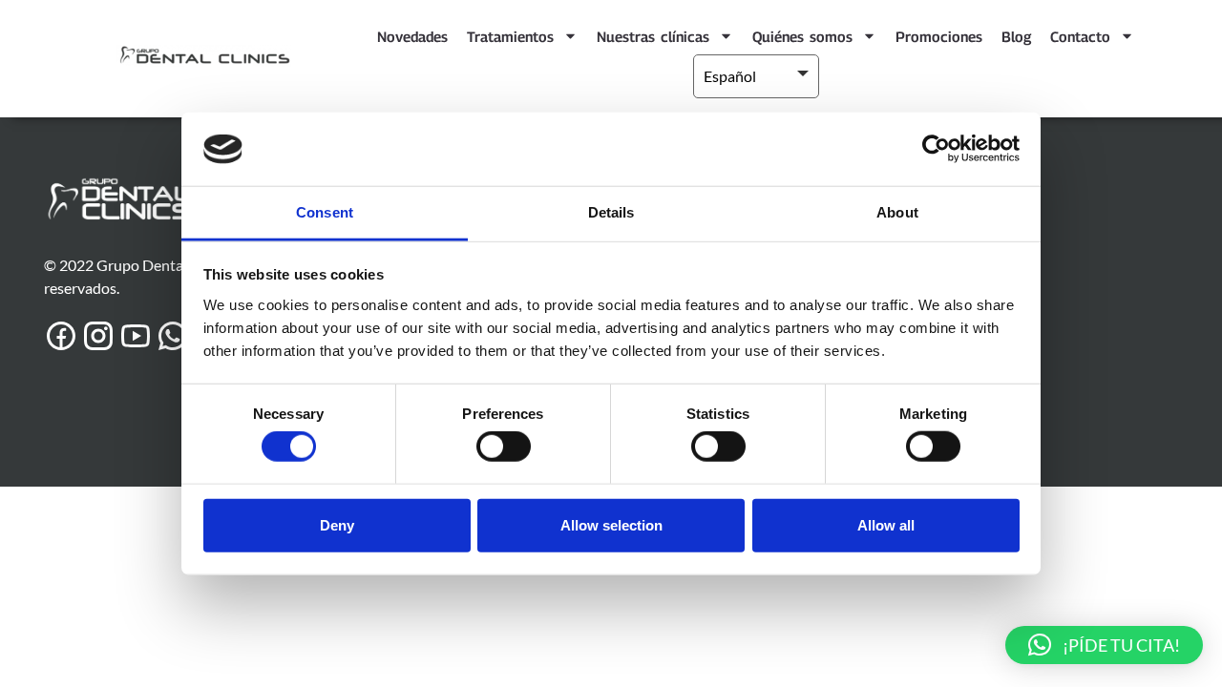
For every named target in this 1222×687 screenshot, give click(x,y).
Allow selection (611, 524)
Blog (1016, 36)
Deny (337, 524)
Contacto (1080, 36)
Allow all (886, 524)
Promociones (938, 36)
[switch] (503, 446)
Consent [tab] (324, 212)
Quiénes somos (802, 36)
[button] (1104, 645)
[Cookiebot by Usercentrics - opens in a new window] (936, 149)
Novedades (412, 36)
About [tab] (897, 212)
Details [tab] (611, 212)
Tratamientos (510, 36)
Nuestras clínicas (653, 36)
